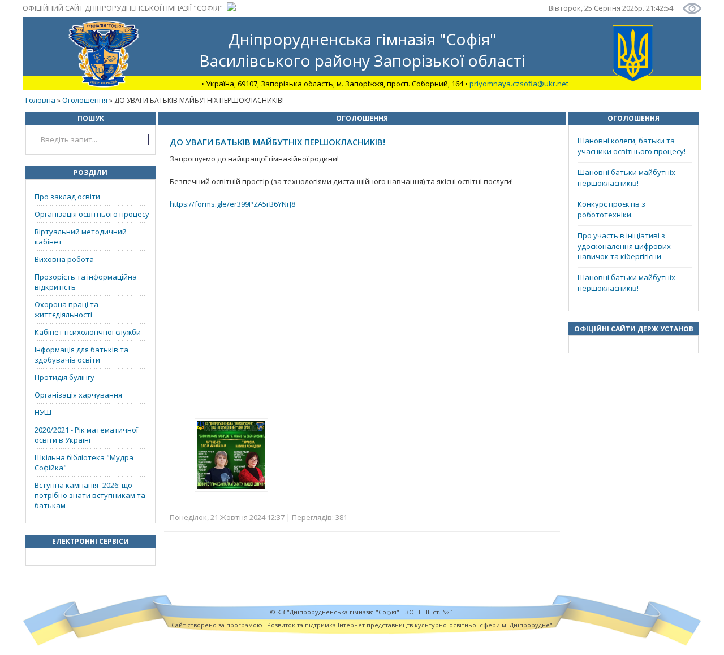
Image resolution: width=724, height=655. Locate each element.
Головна (40, 100)
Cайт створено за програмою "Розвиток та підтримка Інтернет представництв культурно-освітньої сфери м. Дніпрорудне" (362, 625)
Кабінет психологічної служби (88, 332)
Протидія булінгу (64, 377)
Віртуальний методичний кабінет (81, 236)
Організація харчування (78, 395)
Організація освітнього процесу (92, 214)
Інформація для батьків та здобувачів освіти (81, 354)
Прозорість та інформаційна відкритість (86, 282)
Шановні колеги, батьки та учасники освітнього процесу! (632, 146)
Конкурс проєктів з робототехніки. (611, 209)
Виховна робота (64, 259)
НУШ (43, 412)
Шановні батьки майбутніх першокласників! (626, 177)
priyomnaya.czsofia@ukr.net (518, 83)
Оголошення (84, 100)
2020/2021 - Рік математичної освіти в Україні (86, 435)
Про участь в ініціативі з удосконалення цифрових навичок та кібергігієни (624, 245)
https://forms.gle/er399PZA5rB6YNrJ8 (232, 204)
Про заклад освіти (67, 196)
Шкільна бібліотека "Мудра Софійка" (84, 462)
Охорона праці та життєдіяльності (66, 309)
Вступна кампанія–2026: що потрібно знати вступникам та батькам (90, 495)
